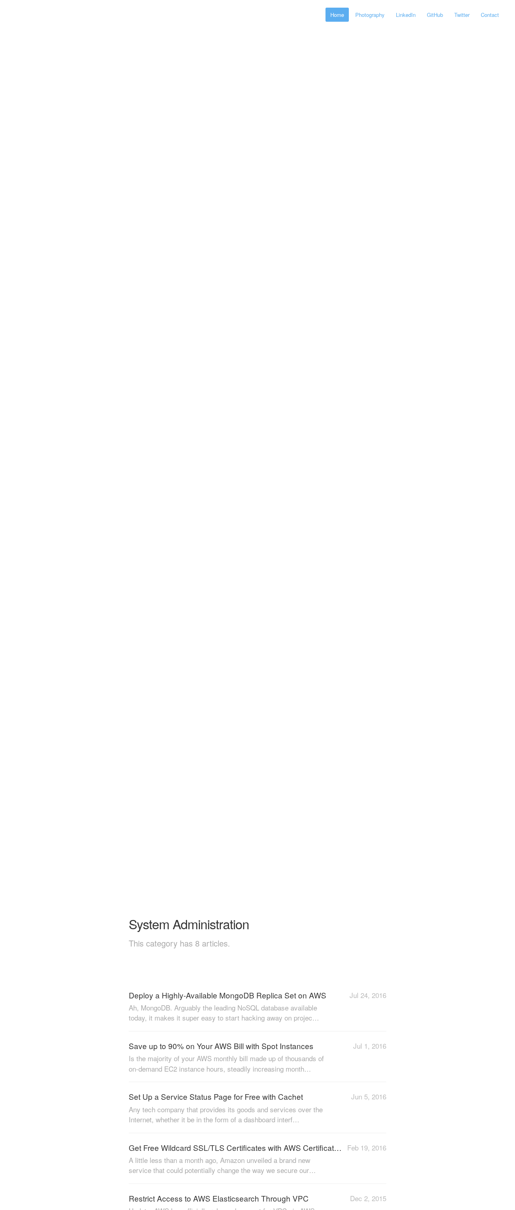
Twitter (462, 15)
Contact (490, 15)
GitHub (435, 15)
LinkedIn (406, 15)
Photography (370, 15)
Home (337, 15)
